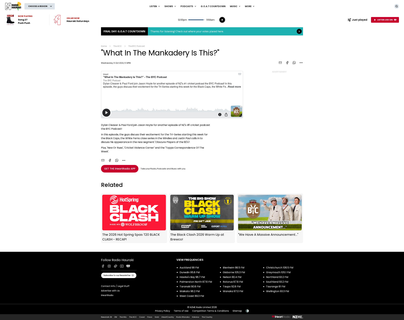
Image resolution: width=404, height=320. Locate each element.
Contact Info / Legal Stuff (115, 286)
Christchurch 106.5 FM (279, 267)
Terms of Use (181, 310)
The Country (207, 317)
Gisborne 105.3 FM (234, 272)
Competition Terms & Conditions (210, 310)
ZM (115, 317)
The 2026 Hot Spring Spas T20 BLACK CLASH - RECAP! (134, 218)
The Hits (123, 317)
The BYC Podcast (136, 46)
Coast (142, 317)
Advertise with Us (110, 290)
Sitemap (237, 310)
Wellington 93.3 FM (277, 291)
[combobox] (301, 63)
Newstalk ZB (106, 317)
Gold (157, 317)
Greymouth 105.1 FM (278, 272)
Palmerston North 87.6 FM (196, 282)
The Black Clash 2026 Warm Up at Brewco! (202, 218)
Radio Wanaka (183, 317)
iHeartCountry (167, 317)
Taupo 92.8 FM (232, 286)
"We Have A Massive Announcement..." (270, 218)
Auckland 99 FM (189, 267)
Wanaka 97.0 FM (233, 291)
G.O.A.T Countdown (213, 6)
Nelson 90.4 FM (232, 277)
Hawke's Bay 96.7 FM (192, 277)
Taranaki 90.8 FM (190, 286)
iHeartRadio (107, 295)
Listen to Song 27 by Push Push (25, 19)
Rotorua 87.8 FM (233, 282)
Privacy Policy (162, 310)
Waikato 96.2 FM (190, 291)
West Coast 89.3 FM (192, 296)
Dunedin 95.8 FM (190, 272)
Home (104, 46)
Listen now (71, 19)
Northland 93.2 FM (277, 277)
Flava (149, 317)
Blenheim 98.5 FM (233, 267)
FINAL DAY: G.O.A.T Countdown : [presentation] (202, 31)
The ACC (117, 46)
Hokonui (195, 317)
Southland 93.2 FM (277, 282)
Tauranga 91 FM (275, 286)
